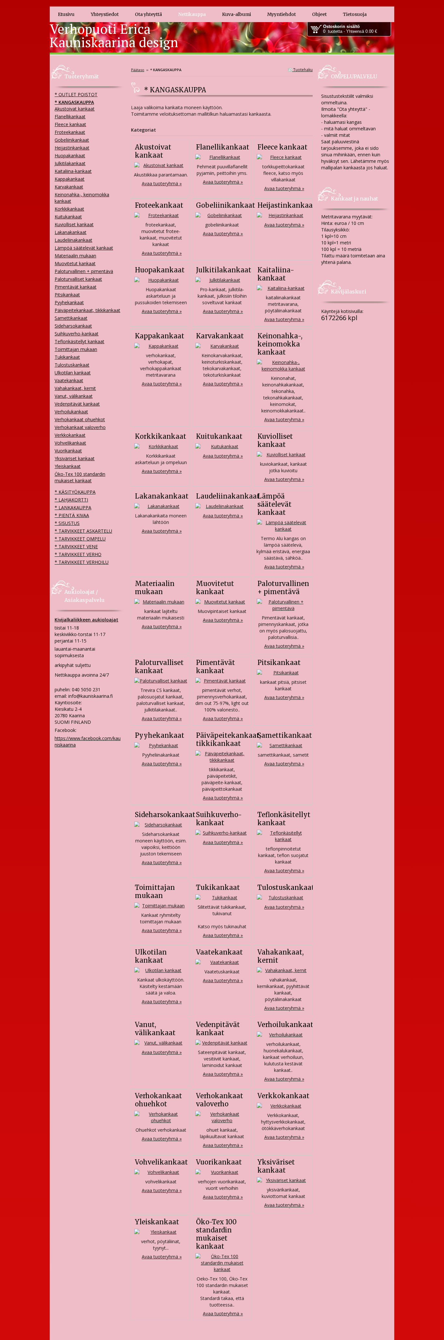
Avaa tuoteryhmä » (162, 183)
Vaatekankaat (219, 952)
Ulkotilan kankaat (151, 956)
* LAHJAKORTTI (71, 500)
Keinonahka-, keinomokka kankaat (279, 344)
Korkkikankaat (160, 436)
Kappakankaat (159, 336)
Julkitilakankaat (223, 270)
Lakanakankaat (162, 496)
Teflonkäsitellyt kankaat (283, 819)
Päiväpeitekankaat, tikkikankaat (228, 739)
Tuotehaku (302, 69)
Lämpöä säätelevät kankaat (274, 504)
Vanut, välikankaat (155, 1029)
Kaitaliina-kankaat (275, 274)
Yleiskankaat (157, 1222)
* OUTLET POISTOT (76, 94)
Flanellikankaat (222, 147)
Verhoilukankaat (285, 1025)
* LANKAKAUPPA (73, 507)
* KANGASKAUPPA (74, 102)
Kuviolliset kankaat (275, 440)
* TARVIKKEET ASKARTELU (83, 531)
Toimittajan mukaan (155, 891)
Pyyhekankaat (159, 735)
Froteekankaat (159, 205)
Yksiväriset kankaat (276, 1166)
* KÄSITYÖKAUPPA (75, 492)
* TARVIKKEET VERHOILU (82, 562)
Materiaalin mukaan (155, 587)
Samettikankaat (284, 735)
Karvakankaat (220, 336)
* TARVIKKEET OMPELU (80, 539)
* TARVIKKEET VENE (76, 546)
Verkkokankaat (283, 1096)
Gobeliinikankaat (225, 205)
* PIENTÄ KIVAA (72, 515)
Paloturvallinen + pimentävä (283, 587)
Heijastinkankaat (286, 205)
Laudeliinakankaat (228, 496)
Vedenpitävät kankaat (218, 1029)
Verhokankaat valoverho (219, 1100)
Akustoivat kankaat (153, 151)
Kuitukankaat (219, 436)
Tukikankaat (218, 887)
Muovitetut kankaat (215, 587)
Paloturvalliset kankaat (159, 666)
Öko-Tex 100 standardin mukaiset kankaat (216, 1234)
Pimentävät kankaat (215, 666)
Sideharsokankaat (165, 815)
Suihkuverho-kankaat (219, 819)
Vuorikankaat (219, 1162)
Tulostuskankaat (285, 887)
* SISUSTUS (67, 523)
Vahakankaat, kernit (75, 388)
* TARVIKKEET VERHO (78, 554)
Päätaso (137, 69)
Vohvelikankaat (161, 1162)
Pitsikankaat (279, 662)
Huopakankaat (160, 270)
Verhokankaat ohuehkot (158, 1100)
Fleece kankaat (282, 147)
